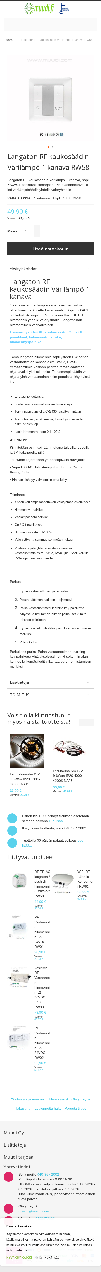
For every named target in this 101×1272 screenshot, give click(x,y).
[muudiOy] (46, 8)
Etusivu (8, 40)
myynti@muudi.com (33, 1211)
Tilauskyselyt (58, 1099)
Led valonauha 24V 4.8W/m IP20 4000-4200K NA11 (25, 779)
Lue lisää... (57, 821)
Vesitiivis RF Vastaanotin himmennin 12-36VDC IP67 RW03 (42, 987)
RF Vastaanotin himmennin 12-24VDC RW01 (42, 932)
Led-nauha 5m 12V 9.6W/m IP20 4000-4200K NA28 (68, 776)
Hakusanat (23, 1108)
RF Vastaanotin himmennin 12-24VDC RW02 (42, 1043)
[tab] (50, 269)
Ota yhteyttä (80, 1099)
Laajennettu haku (48, 1108)
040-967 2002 (48, 1174)
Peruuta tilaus (75, 1108)
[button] (48, 147)
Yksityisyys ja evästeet (28, 1099)
